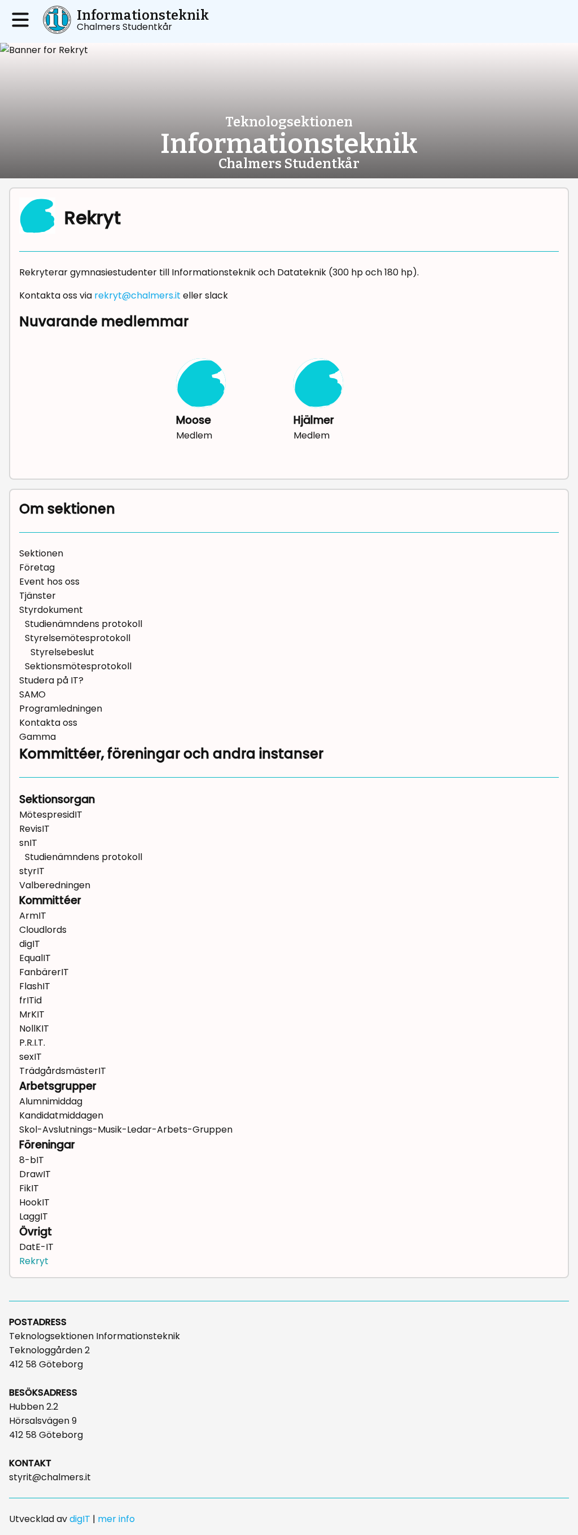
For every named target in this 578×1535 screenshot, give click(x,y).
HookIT (34, 1202)
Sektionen (41, 553)
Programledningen (60, 708)
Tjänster (37, 595)
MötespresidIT (50, 814)
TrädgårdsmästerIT (62, 1070)
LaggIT (33, 1216)
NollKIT (34, 1028)
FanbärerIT (44, 972)
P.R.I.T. (32, 1042)
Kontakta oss (48, 722)
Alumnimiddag (50, 1101)
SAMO (32, 694)
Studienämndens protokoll (83, 623)
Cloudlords (43, 929)
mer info (116, 1518)
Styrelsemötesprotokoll (77, 637)
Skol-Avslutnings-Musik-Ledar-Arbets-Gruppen (126, 1129)
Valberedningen (54, 885)
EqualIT (35, 957)
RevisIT (34, 828)
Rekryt (34, 1261)
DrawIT (35, 1174)
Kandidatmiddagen (61, 1115)
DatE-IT (36, 1246)
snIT (28, 842)
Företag (37, 567)
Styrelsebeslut (62, 652)
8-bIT (31, 1160)
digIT (29, 943)
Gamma (37, 736)
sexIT (30, 1056)
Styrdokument (51, 609)
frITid (30, 1000)
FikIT (29, 1188)
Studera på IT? (51, 680)
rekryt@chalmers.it (137, 295)
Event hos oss (49, 581)
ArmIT (32, 915)
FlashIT (34, 986)
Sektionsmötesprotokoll (78, 666)
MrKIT (32, 1014)
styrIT (32, 871)
